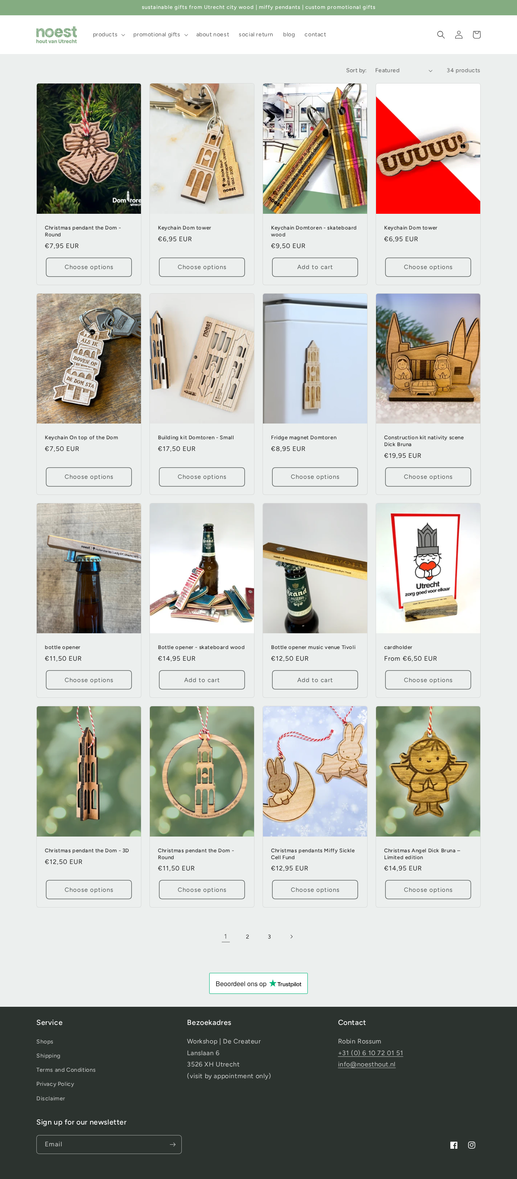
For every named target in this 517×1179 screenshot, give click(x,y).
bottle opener (63, 647)
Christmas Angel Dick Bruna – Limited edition (422, 853)
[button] (108, 34)
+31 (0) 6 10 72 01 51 (371, 1053)
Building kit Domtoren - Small (196, 437)
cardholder (398, 647)
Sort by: (356, 70)
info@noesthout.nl (367, 1064)
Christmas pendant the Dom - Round (83, 231)
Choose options (89, 267)
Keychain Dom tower (185, 228)
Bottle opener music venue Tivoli (313, 647)
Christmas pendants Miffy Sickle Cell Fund (313, 853)
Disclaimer (50, 1098)
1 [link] (225, 936)
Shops (45, 1041)
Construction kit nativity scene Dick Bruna (424, 440)
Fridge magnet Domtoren (303, 437)
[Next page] (291, 936)
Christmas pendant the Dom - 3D (87, 850)
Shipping (48, 1055)
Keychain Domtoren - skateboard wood (314, 231)
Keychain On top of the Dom (81, 437)
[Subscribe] (172, 1144)
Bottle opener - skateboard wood (201, 647)
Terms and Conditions (66, 1069)
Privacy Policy (55, 1084)
